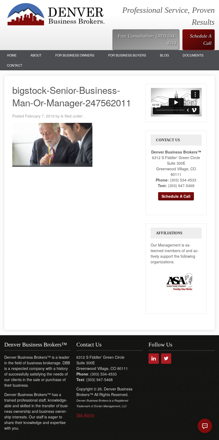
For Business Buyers (127, 55)
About (35, 55)
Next (197, 281)
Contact (14, 65)
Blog (164, 55)
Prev (155, 281)
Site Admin (85, 415)
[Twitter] (166, 358)
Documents (193, 55)
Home (12, 55)
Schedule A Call (201, 39)
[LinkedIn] (153, 358)
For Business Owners (74, 55)
